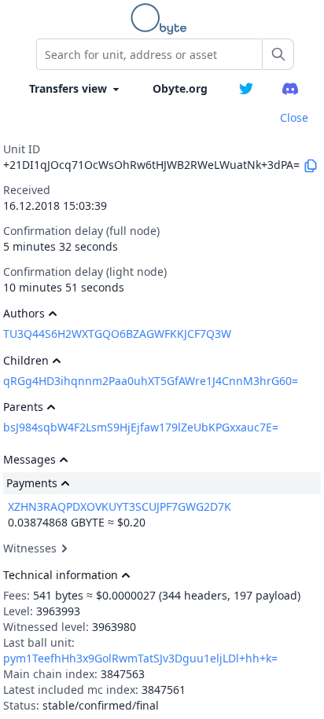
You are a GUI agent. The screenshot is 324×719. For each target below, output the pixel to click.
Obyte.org (180, 88)
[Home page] (162, 19)
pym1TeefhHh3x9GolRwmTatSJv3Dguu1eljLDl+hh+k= (140, 658)
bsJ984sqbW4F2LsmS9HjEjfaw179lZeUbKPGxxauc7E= (140, 427)
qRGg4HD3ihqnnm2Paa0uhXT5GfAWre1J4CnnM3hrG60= (150, 380)
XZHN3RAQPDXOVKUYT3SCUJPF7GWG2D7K (119, 506)
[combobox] (149, 54)
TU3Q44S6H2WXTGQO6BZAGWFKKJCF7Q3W (117, 333)
